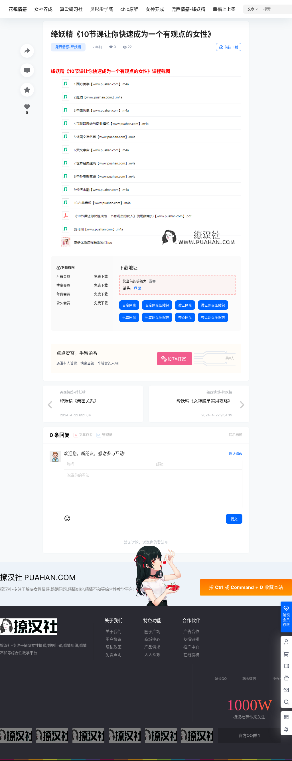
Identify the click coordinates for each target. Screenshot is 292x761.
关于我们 (113, 631)
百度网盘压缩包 (157, 305)
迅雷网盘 (129, 317)
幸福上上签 (224, 9)
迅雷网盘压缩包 (157, 317)
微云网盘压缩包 (213, 305)
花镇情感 (18, 9)
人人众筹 (152, 654)
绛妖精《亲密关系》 (79, 401)
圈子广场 (152, 631)
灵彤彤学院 (101, 9)
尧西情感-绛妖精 (188, 9)
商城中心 (152, 639)
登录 (137, 288)
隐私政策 (113, 646)
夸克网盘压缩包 (213, 317)
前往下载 (231, 47)
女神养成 (43, 9)
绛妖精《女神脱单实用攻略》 (204, 401)
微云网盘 (185, 305)
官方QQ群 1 (249, 735)
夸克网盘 (185, 317)
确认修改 (235, 454)
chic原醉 (129, 9)
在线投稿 (191, 654)
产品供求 (152, 646)
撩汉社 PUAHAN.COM (38, 577)
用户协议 (113, 639)
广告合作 (191, 631)
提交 (234, 519)
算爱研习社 (71, 9)
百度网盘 (129, 305)
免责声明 (113, 654)
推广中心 (191, 646)
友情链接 (191, 639)
